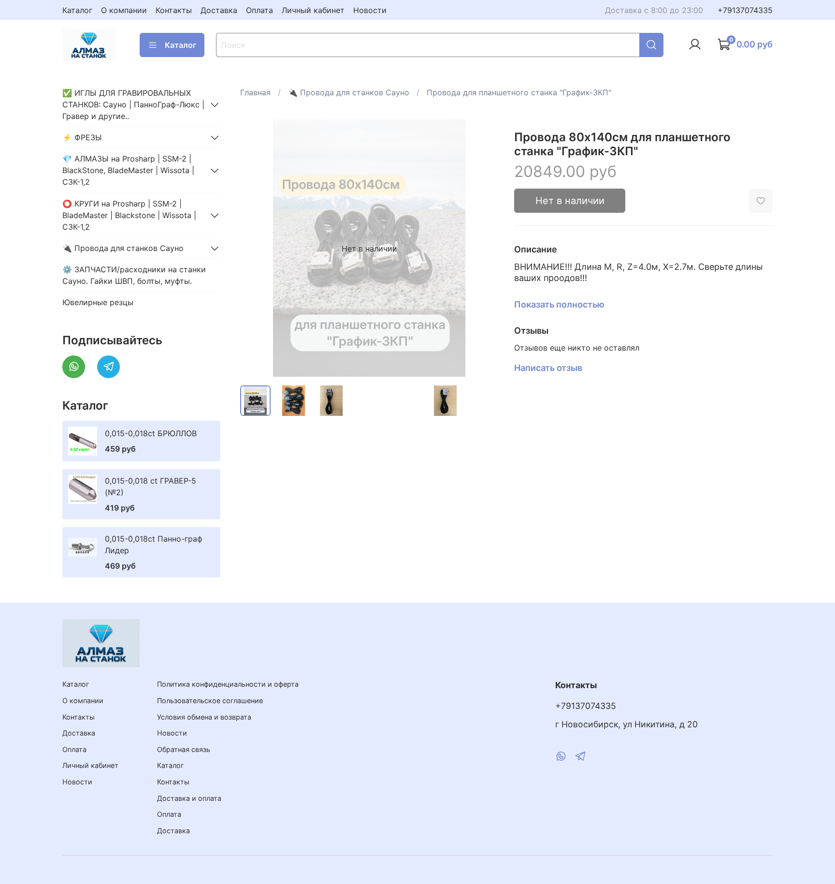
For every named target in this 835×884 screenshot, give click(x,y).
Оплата (259, 10)
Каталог (77, 10)
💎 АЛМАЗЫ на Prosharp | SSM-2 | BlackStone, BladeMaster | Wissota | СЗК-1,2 (128, 170)
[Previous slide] (255, 248)
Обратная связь (183, 749)
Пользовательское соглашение (210, 700)
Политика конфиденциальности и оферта (228, 684)
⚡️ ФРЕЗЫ (82, 137)
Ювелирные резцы (97, 302)
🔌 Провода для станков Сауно (348, 92)
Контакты (174, 10)
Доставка (219, 10)
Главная (255, 92)
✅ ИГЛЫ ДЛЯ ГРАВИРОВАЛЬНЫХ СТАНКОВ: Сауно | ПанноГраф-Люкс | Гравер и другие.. (133, 104)
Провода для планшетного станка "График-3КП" (519, 92)
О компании (124, 10)
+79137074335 (745, 10)
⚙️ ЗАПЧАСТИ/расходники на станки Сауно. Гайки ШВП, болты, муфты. (134, 275)
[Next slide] (483, 248)
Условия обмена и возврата (204, 717)
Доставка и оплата (189, 798)
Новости (370, 10)
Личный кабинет (313, 10)
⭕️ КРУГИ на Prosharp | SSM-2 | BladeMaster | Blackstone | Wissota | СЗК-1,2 (129, 215)
